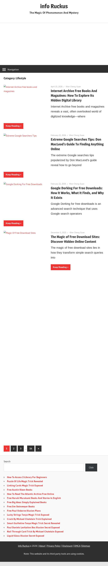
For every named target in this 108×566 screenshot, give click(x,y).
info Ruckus (54, 6)
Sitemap (86, 545)
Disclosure (67, 545)
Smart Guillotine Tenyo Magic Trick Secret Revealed (33, 523)
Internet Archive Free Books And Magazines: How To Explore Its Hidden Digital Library (74, 95)
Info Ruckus (24, 545)
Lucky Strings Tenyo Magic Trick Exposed (28, 514)
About (42, 545)
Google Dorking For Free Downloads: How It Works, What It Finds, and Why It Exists (77, 193)
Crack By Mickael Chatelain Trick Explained (29, 518)
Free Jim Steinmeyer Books (21, 506)
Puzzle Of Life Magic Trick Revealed (25, 481)
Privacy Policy (53, 545)
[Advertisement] (54, 44)
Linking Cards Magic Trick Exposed (25, 485)
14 (31, 448)
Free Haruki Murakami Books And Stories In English (34, 497)
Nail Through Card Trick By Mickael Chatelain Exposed (35, 531)
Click (91, 467)
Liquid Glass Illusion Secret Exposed (25, 535)
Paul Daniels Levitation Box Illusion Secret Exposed (33, 527)
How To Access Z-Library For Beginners (27, 477)
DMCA (77, 545)
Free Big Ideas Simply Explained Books (27, 502)
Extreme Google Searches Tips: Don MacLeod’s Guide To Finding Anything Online (77, 144)
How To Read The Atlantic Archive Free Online (30, 493)
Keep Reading (13, 126)
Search (7, 461)
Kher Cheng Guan (73, 86)
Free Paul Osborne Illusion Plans (24, 510)
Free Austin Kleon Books (19, 489)
